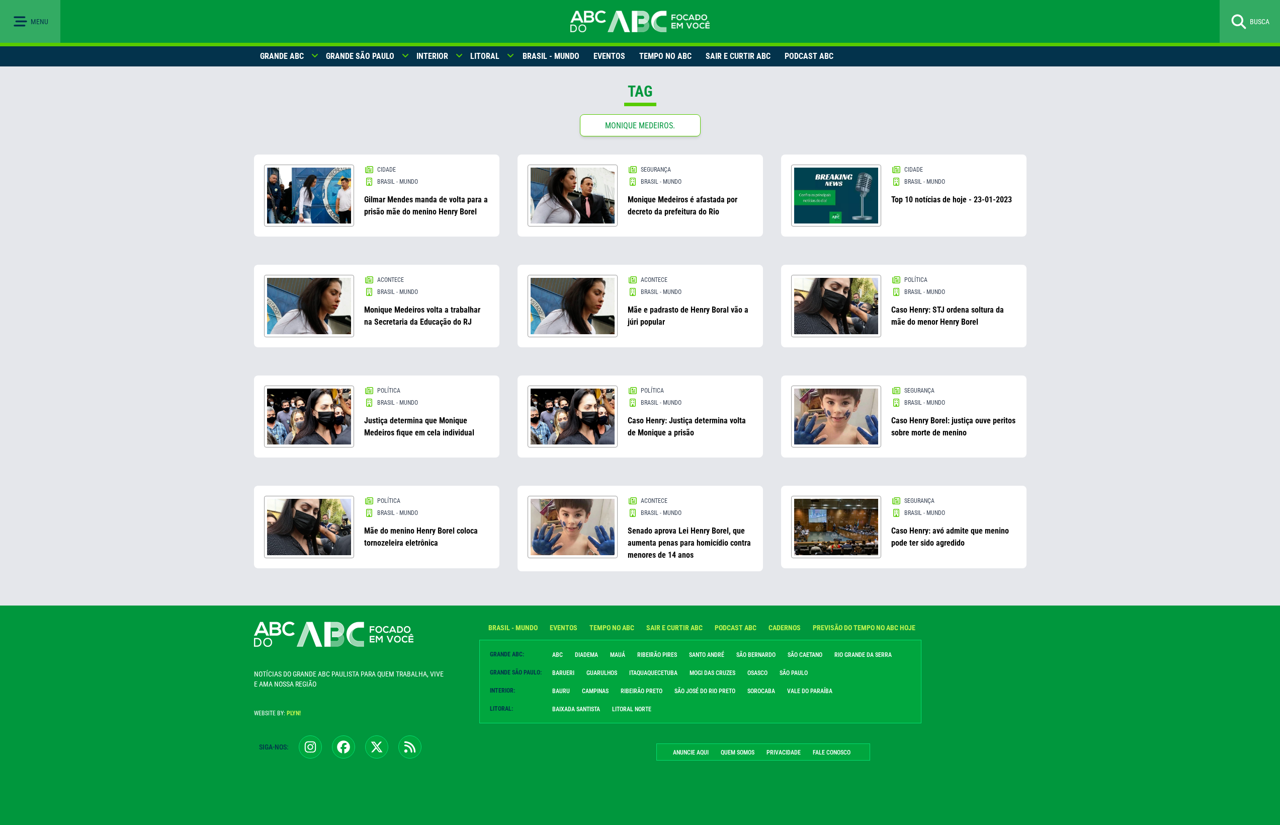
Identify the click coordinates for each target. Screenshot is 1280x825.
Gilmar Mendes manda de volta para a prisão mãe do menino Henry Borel (426, 205)
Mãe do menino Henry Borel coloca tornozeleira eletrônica (421, 537)
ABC (557, 654)
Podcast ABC (809, 56)
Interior (432, 56)
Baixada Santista (576, 709)
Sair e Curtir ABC (738, 56)
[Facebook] (343, 747)
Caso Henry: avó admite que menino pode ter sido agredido (950, 537)
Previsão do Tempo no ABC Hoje (864, 628)
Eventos (609, 56)
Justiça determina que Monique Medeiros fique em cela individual (419, 426)
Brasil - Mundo (551, 56)
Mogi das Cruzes (712, 673)
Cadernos (785, 628)
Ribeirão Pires (657, 654)
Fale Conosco (831, 752)
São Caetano (805, 654)
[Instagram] (310, 747)
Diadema (586, 654)
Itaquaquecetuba (653, 673)
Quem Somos (737, 752)
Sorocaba (761, 691)
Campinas (595, 691)
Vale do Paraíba (809, 691)
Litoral (484, 56)
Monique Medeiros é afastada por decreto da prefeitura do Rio (682, 205)
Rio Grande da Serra (863, 654)
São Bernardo (756, 654)
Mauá (617, 654)
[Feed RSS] (409, 747)
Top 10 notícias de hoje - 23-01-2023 (951, 199)
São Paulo (794, 673)
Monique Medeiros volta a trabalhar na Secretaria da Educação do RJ (422, 316)
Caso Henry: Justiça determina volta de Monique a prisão (687, 426)
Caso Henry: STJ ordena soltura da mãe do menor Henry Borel (947, 316)
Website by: (277, 713)
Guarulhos (601, 673)
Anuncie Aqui (691, 752)
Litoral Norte (631, 709)
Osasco (757, 673)
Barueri (563, 673)
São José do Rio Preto (704, 691)
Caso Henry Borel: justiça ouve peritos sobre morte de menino (953, 426)
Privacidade (783, 752)
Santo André (706, 654)
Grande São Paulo (360, 56)
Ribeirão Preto (641, 691)
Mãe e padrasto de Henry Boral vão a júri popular (688, 316)
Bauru (561, 691)
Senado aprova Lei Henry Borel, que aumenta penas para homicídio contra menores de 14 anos (689, 543)
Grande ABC (282, 56)
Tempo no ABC (665, 56)
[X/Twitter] (376, 747)
